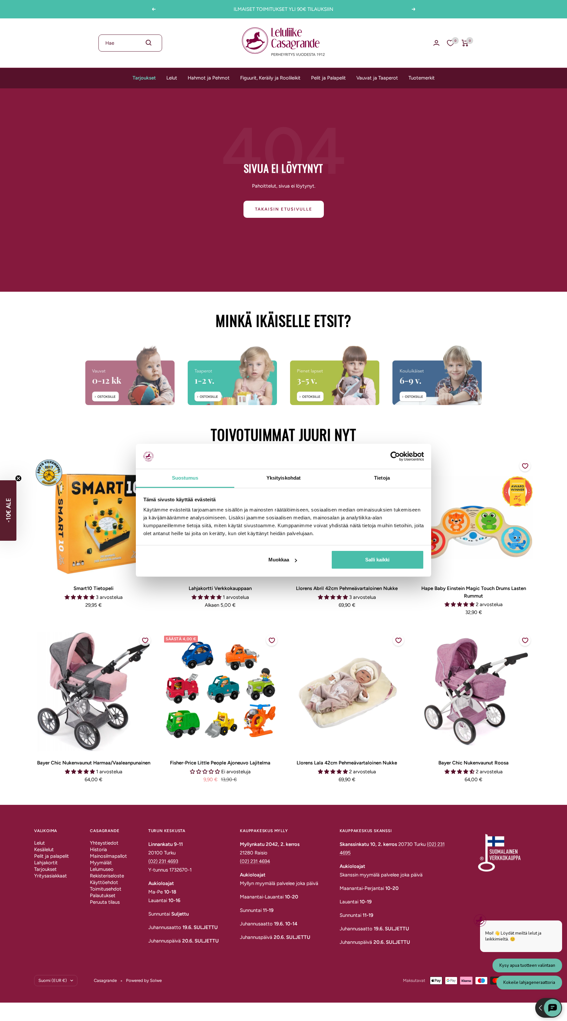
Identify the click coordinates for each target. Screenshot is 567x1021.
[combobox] (130, 43)
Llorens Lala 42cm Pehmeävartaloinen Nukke (347, 763)
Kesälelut (44, 849)
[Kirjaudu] (436, 43)
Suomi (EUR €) (52, 980)
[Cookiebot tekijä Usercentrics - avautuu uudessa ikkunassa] (395, 456)
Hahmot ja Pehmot (209, 78)
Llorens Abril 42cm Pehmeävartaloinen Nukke (347, 588)
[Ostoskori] (465, 43)
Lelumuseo (102, 869)
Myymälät (101, 863)
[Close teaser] (18, 478)
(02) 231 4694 (255, 861)
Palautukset (103, 895)
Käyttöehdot (104, 882)
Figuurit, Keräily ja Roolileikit (270, 78)
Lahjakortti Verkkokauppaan (220, 588)
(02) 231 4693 (163, 861)
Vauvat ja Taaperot (377, 78)
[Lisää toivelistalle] (525, 466)
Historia (98, 849)
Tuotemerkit (422, 78)
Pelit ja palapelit (51, 856)
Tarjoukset (144, 78)
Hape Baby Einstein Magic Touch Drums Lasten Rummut (473, 592)
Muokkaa (278, 559)
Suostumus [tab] (185, 478)
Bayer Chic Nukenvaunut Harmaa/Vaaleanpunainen (93, 763)
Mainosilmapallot (108, 856)
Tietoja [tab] (382, 478)
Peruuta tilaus (105, 902)
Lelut (171, 78)
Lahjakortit (46, 863)
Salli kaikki (377, 559)
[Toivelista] (450, 43)
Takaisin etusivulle (283, 209)
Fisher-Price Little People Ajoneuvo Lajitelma (220, 763)
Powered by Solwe (144, 980)
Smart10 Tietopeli (94, 588)
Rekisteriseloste (107, 876)
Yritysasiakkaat (50, 876)
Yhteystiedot (104, 843)
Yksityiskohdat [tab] (283, 478)
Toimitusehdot (105, 889)
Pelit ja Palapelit (328, 78)
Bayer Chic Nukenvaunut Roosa (473, 763)
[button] (8, 510)
